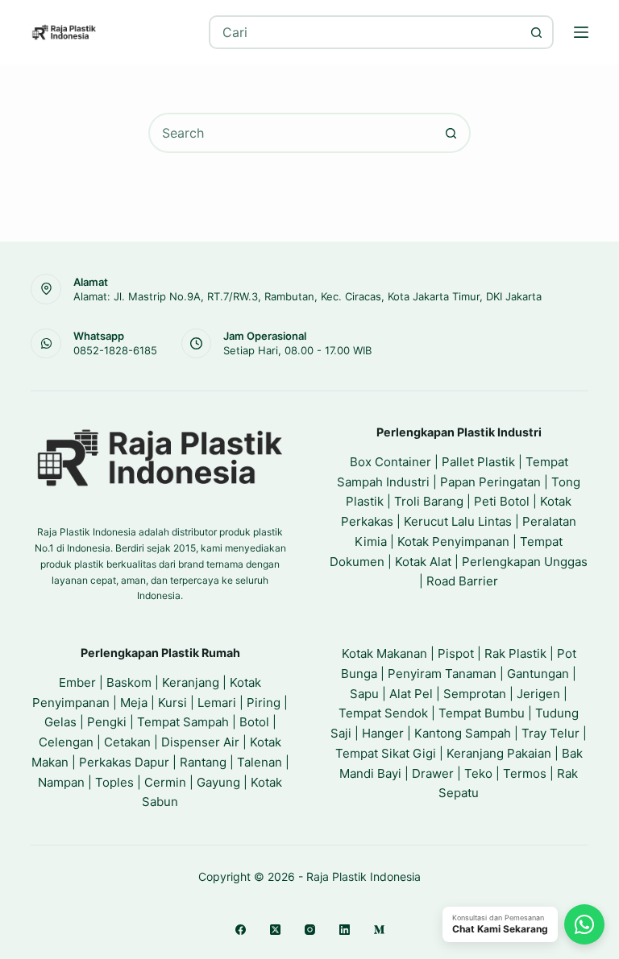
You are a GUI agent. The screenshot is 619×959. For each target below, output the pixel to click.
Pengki (107, 722)
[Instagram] (310, 929)
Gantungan (538, 673)
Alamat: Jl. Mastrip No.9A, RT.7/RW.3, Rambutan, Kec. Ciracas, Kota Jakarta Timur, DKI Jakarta (307, 296)
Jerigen (538, 693)
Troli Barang (428, 501)
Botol (254, 722)
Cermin (165, 782)
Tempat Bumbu (481, 713)
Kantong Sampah (462, 733)
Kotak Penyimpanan (453, 541)
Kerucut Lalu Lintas (458, 521)
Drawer (433, 773)
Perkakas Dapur (124, 762)
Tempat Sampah (183, 722)
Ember (77, 682)
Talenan (259, 762)
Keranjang (190, 682)
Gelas (60, 722)
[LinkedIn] (344, 929)
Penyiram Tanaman (442, 673)
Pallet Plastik (478, 461)
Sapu (364, 693)
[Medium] (379, 929)
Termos (524, 773)
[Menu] (581, 32)
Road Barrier (462, 581)
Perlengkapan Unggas (525, 561)
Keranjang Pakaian (499, 753)
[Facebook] (240, 929)
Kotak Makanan (384, 653)
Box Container (390, 461)
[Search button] (536, 32)
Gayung (218, 782)
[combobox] (365, 32)
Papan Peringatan (490, 482)
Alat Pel (411, 693)
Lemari (216, 702)
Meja (133, 702)
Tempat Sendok (383, 713)
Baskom (129, 682)
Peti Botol (502, 501)
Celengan (66, 742)
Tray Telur (550, 733)
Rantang (203, 762)
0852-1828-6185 (115, 350)
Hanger (383, 733)
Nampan (61, 782)
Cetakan (127, 742)
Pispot (456, 653)
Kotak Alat (423, 561)
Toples (114, 782)
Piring (263, 702)
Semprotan (474, 693)
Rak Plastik (515, 653)
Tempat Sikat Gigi (385, 753)
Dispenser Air (200, 742)
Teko (478, 773)
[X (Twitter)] (275, 929)
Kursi (172, 702)
